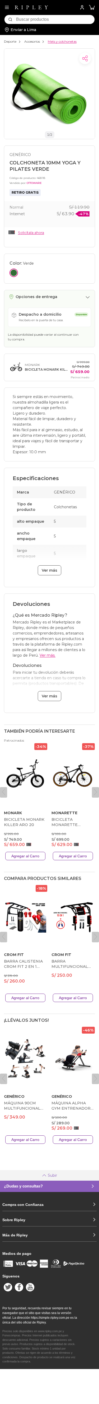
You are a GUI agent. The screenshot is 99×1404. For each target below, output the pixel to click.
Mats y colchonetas (62, 41)
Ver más (49, 570)
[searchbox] (55, 19)
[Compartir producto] (85, 58)
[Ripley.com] (31, 7)
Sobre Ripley (13, 1220)
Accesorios (32, 41)
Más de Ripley (15, 1235)
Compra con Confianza (23, 1204)
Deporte (10, 41)
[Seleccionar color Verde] (14, 273)
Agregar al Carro (25, 856)
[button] (92, 7)
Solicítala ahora (31, 232)
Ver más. (47, 655)
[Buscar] (10, 19)
